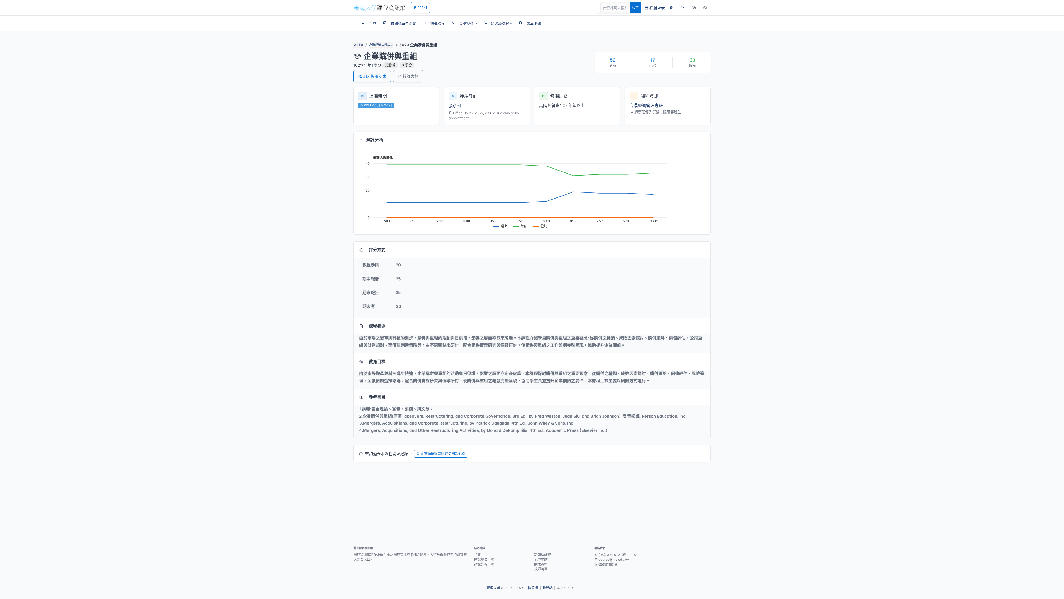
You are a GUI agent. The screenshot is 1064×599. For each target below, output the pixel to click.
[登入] (671, 7)
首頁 (359, 45)
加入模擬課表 (374, 76)
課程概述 (377, 326)
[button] (464, 23)
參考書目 (377, 397)
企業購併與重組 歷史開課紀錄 (443, 453)
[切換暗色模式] (704, 7)
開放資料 (541, 564)
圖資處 (533, 588)
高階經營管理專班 (381, 45)
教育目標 (377, 361)
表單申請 (541, 559)
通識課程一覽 (484, 564)
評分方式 (377, 249)
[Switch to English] (682, 7)
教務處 (548, 588)
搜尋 (635, 8)
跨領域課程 (542, 555)
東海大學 (493, 588)
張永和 (455, 105)
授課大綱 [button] (410, 76)
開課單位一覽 (484, 559)
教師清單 (541, 569)
